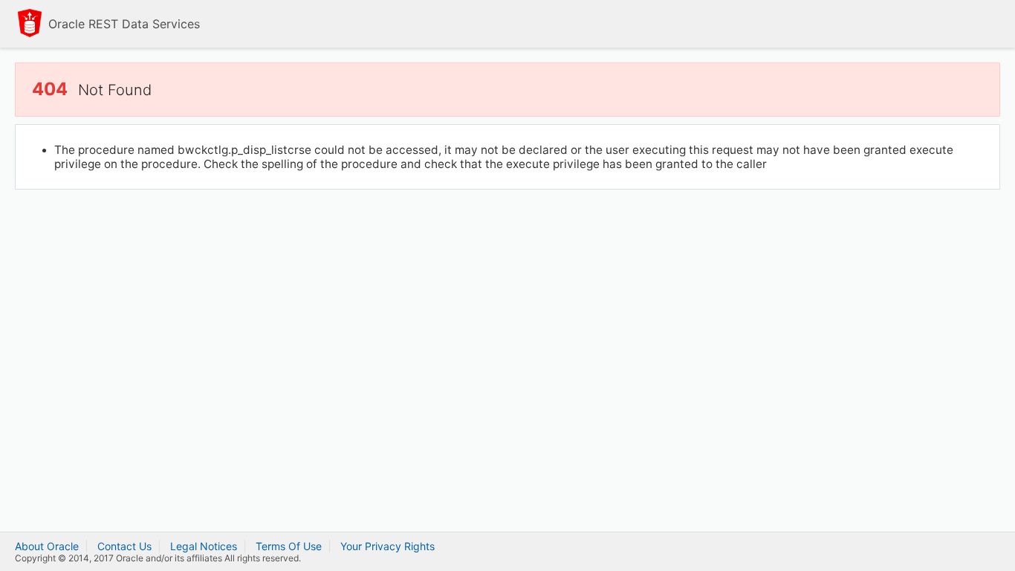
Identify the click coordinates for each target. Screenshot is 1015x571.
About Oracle (47, 546)
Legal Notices (203, 546)
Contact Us (124, 546)
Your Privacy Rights (387, 546)
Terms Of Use (289, 546)
